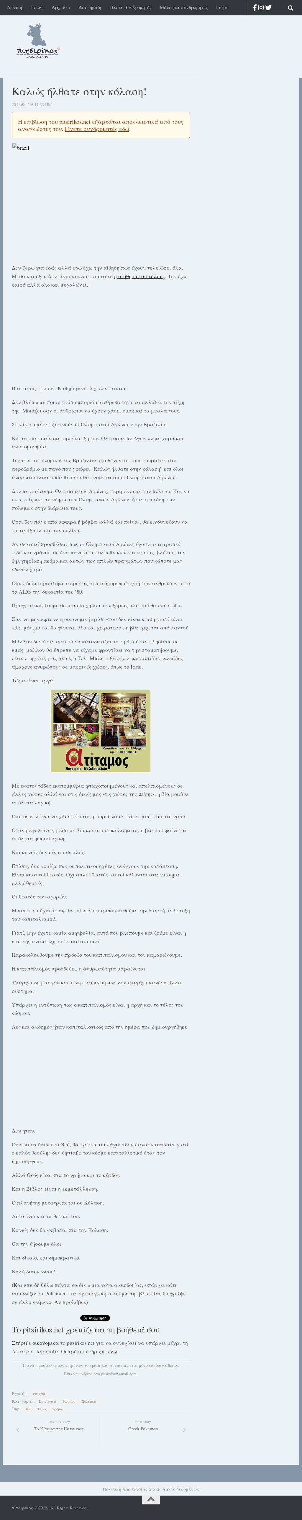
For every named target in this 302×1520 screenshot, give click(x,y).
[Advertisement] (100, 335)
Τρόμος (57, 1409)
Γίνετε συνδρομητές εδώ (97, 129)
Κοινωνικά (47, 1401)
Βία (29, 1409)
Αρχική (14, 7)
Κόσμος (69, 1401)
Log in (222, 7)
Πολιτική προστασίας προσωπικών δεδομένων (151, 1489)
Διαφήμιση (90, 7)
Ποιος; (36, 7)
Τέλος (42, 1409)
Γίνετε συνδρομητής (130, 7)
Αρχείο (59, 7)
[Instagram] (261, 7)
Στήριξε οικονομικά (35, 1342)
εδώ (112, 1351)
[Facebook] (255, 7)
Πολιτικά (89, 1401)
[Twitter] (268, 7)
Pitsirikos (39, 1393)
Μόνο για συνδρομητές (184, 7)
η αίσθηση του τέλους (139, 276)
